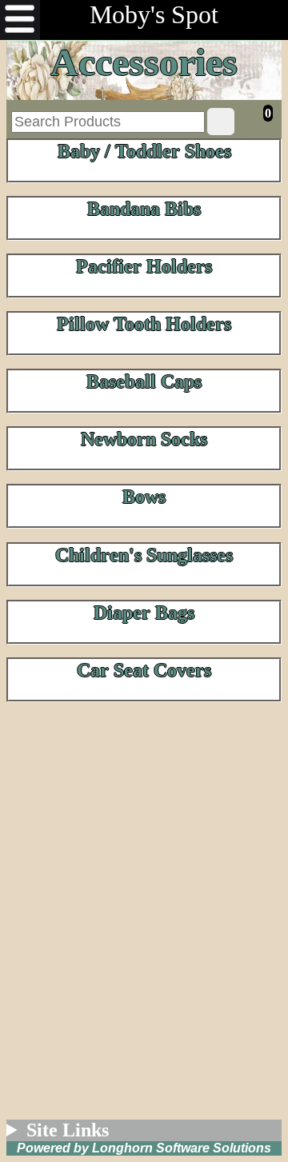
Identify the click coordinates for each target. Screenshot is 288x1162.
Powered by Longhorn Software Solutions (144, 1148)
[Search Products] (221, 121)
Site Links (67, 1130)
